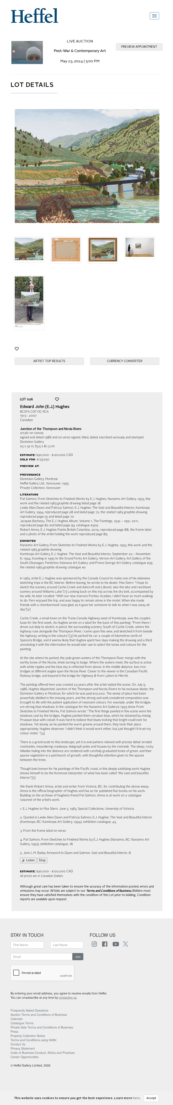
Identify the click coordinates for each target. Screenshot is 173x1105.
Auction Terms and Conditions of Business (39, 1014)
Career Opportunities (25, 1057)
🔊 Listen (28, 860)
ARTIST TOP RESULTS (49, 361)
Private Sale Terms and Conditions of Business (42, 1027)
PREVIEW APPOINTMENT (139, 46)
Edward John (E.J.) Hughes (44, 407)
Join (78, 957)
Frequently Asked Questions (29, 1010)
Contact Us (18, 1044)
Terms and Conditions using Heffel (33, 1040)
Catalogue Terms (22, 1023)
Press (14, 1031)
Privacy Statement (23, 1048)
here (136, 1098)
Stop (42, 860)
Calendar (17, 1019)
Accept (151, 1098)
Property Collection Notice (28, 1036)
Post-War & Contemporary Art (80, 51)
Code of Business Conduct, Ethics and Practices (43, 1052)
